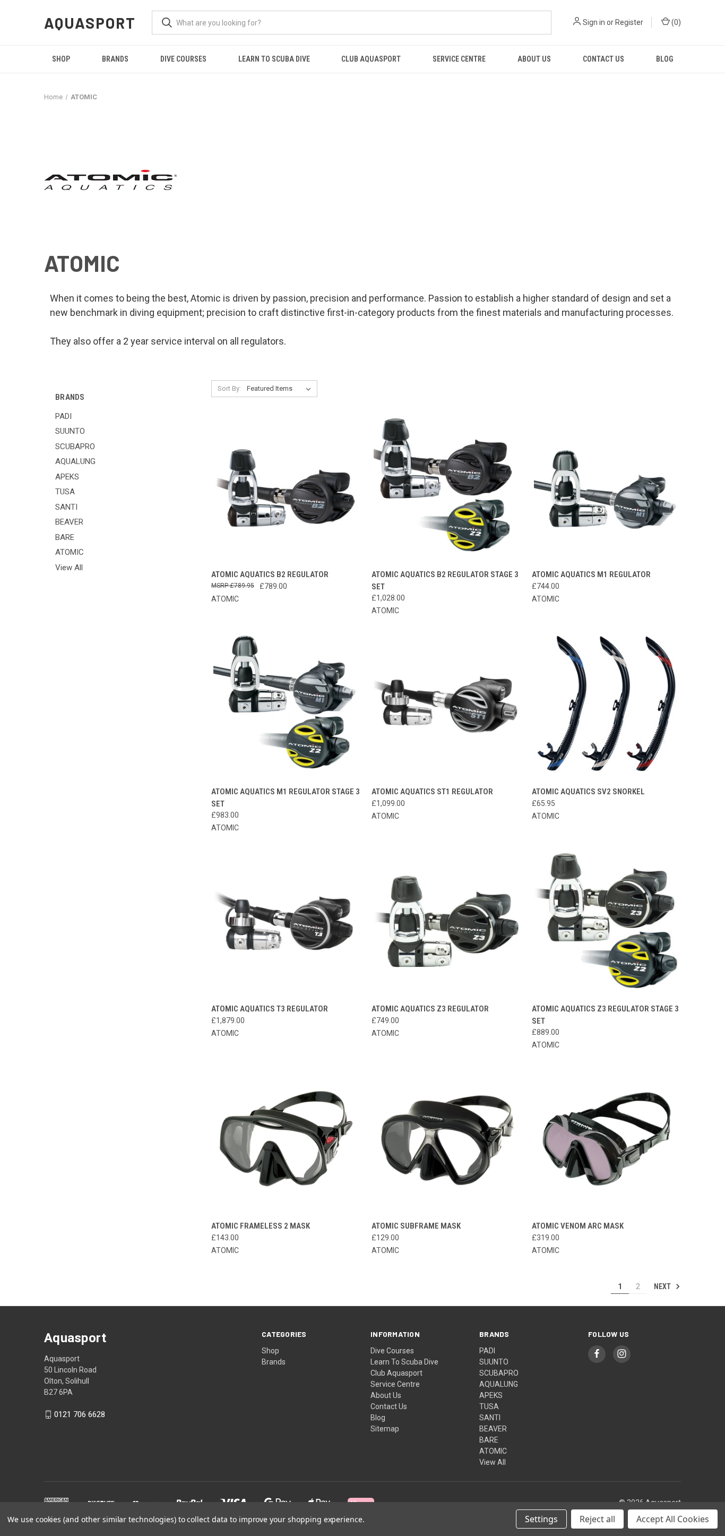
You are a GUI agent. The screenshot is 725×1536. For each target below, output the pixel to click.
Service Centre (459, 59)
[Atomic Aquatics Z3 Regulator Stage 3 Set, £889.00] (606, 921)
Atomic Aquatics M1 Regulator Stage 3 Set (285, 798)
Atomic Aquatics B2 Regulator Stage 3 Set (445, 580)
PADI (63, 416)
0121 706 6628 (79, 1414)
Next (663, 1286)
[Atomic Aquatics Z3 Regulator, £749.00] (446, 921)
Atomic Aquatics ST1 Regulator (432, 791)
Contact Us (603, 59)
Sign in (594, 22)
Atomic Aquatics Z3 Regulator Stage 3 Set (605, 1015)
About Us (534, 59)
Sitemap (384, 1429)
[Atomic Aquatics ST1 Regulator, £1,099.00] (446, 704)
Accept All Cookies (672, 1519)
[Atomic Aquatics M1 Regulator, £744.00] (606, 487)
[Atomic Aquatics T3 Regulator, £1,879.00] (285, 921)
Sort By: (229, 388)
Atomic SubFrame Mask (416, 1226)
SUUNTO (70, 431)
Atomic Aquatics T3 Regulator (269, 1009)
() (675, 22)
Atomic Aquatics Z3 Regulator (430, 1009)
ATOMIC (69, 552)
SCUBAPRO (75, 446)
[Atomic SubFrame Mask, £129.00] (446, 1138)
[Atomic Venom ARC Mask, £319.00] (606, 1138)
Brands (115, 59)
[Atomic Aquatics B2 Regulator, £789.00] (285, 487)
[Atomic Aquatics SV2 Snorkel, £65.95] (606, 704)
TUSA (65, 491)
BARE (64, 537)
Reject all (597, 1519)
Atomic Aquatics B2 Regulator (270, 574)
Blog (664, 59)
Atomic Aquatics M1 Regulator (591, 574)
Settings (541, 1519)
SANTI (66, 507)
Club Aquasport (371, 59)
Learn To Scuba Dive (274, 59)
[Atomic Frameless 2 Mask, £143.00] (285, 1138)
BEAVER (69, 522)
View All (69, 567)
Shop (61, 59)
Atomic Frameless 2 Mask (260, 1226)
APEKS (67, 477)
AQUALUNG (75, 461)
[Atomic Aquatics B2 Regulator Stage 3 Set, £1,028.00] (446, 487)
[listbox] (281, 389)
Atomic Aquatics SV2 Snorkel (588, 791)
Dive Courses (183, 59)
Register (629, 22)
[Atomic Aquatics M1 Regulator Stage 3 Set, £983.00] (285, 704)
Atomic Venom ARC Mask (578, 1226)
